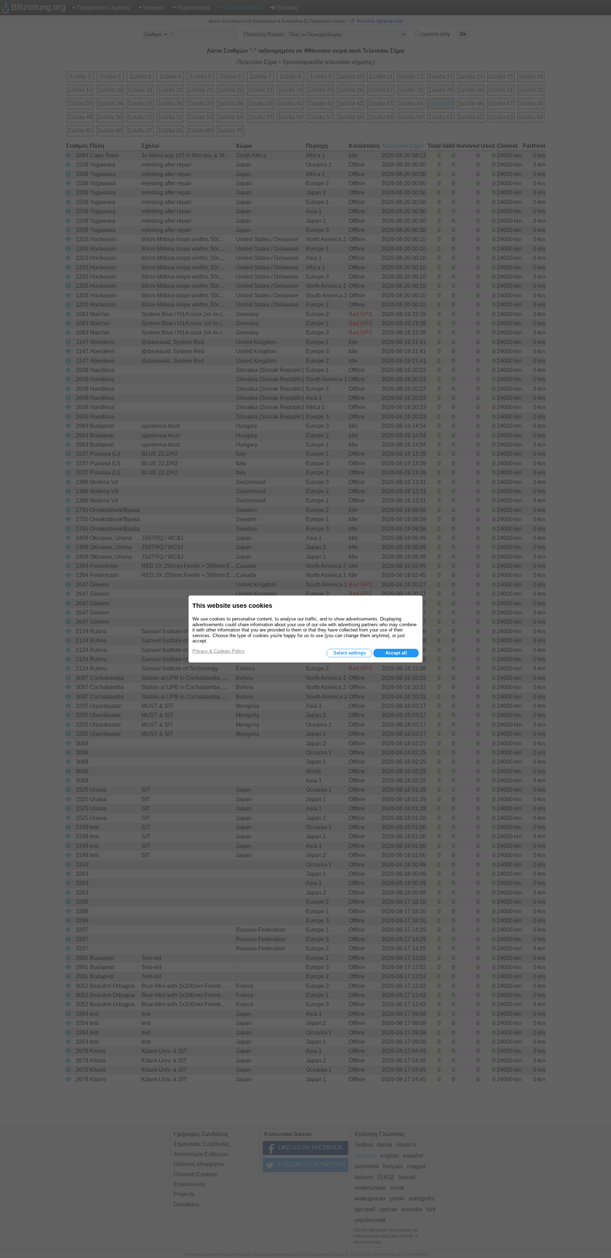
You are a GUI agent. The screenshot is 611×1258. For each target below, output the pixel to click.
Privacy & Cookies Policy (218, 651)
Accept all (396, 653)
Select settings (349, 653)
